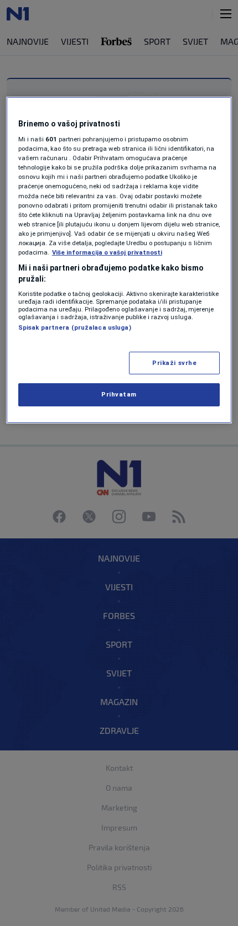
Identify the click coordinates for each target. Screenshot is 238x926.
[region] (119, 260)
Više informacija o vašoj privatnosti (107, 252)
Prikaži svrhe (174, 362)
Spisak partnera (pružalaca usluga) (74, 327)
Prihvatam (119, 394)
